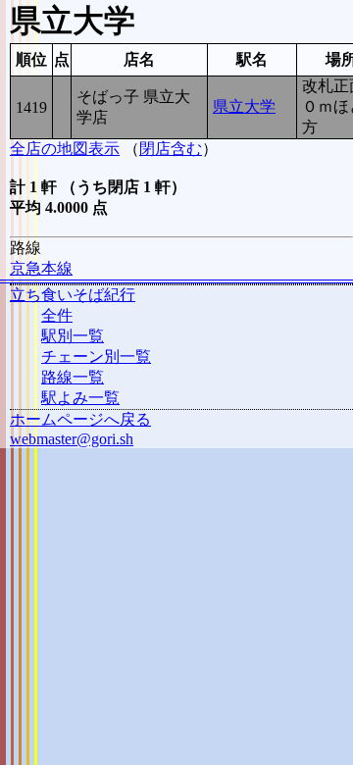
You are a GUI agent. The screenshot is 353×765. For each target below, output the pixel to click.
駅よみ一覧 (80, 397)
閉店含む (170, 148)
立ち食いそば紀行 (72, 294)
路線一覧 (72, 377)
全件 (57, 315)
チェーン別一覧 (96, 356)
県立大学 (244, 106)
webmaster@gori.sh (71, 439)
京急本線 (41, 268)
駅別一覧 (72, 336)
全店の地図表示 (65, 148)
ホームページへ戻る (80, 419)
